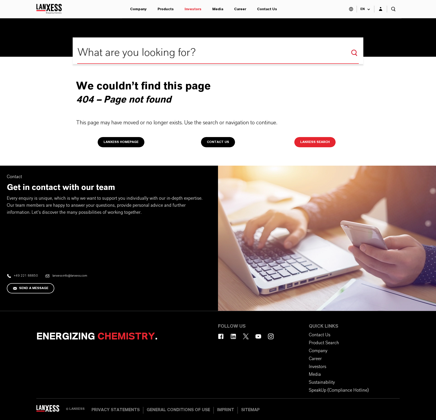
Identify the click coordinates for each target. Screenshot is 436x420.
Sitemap (250, 410)
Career (240, 9)
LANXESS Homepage (121, 142)
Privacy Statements (116, 410)
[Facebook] (221, 336)
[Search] (354, 52)
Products (166, 9)
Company (138, 9)
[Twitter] (246, 336)
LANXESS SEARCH (315, 142)
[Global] (351, 9)
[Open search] (393, 9)
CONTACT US (218, 142)
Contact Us (267, 9)
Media (217, 9)
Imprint (225, 410)
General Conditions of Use (178, 410)
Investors (193, 9)
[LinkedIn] (233, 336)
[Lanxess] (51, 410)
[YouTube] (258, 336)
